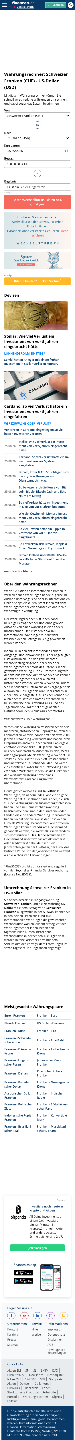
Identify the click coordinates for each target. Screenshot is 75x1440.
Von (7, 110)
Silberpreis (31, 1388)
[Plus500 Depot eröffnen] (21, 6)
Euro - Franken (14, 1016)
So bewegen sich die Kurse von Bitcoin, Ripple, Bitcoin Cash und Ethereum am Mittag (43, 491)
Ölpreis (57, 1397)
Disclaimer (55, 1340)
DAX (55, 1371)
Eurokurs (13, 1388)
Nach (7, 133)
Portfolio (13, 1397)
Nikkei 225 (14, 1379)
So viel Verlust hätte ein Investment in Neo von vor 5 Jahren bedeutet (43, 504)
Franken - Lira (46, 1031)
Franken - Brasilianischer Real (18, 1129)
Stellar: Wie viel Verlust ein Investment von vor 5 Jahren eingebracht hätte (31, 341)
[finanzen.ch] (23, 2)
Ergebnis (10, 181)
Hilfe (35, 1329)
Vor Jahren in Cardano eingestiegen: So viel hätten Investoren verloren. (33, 432)
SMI (42, 1379)
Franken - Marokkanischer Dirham (52, 1129)
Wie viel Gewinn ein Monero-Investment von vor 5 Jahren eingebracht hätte (43, 518)
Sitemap (13, 1345)
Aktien (11, 1384)
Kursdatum (12, 146)
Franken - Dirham (16, 1073)
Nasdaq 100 (55, 1375)
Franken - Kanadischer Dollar (16, 1084)
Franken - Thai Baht (50, 1040)
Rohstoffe (49, 1392)
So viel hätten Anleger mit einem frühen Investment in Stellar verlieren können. (31, 362)
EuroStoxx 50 (16, 1375)
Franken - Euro (47, 1016)
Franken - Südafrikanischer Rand (52, 1106)
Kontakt (12, 1329)
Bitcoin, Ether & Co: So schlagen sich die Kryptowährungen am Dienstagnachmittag (44, 476)
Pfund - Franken (15, 1023)
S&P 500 (30, 1379)
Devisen (11, 295)
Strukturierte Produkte (23, 1392)
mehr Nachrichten (16, 571)
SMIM (44, 1371)
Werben (37, 1334)
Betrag (8, 158)
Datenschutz (56, 1334)
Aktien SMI (14, 1371)
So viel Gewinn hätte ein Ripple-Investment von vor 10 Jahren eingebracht (42, 533)
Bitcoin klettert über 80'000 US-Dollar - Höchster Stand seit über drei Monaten (43, 559)
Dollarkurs (41, 1384)
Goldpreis (55, 1379)
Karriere (13, 1334)
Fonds (46, 1388)
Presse (12, 1340)
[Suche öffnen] (71, 5)
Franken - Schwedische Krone (17, 1040)
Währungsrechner (35, 1397)
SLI (35, 1371)
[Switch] (37, 125)
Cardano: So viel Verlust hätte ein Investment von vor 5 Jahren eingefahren (35, 411)
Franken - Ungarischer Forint (16, 1062)
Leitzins (12, 1401)
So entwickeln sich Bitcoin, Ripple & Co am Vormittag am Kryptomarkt (43, 546)
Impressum (55, 1329)
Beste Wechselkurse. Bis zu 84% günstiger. (37, 202)
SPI (27, 1371)
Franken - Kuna (14, 1031)
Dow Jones (36, 1375)
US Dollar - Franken (50, 1023)
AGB (50, 1345)
